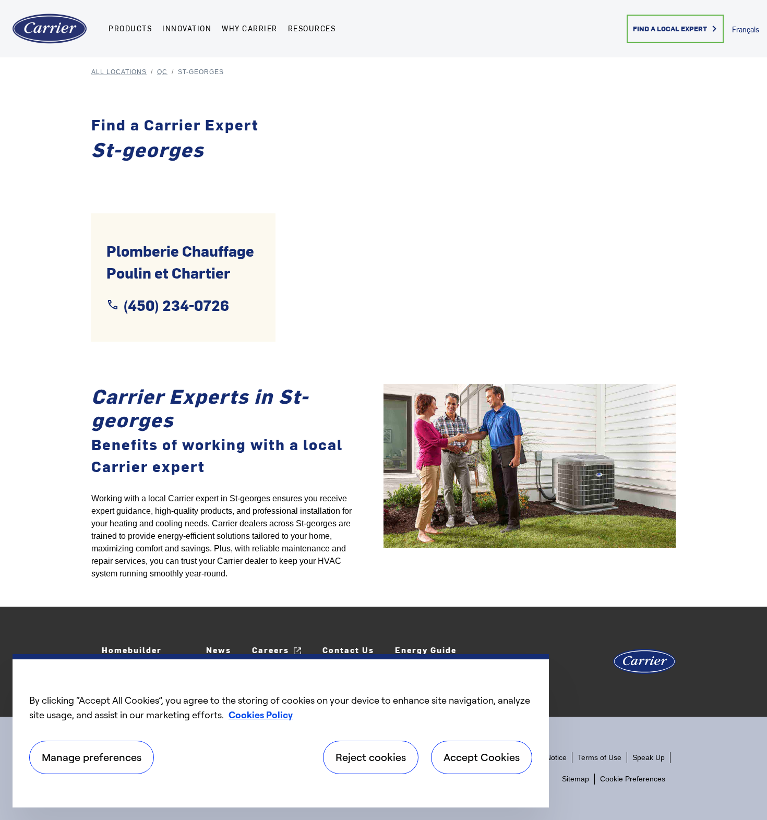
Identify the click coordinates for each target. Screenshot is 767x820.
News (218, 649)
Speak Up (648, 757)
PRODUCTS (130, 28)
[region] (281, 730)
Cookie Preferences (632, 779)
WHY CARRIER (250, 28)
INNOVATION (186, 28)
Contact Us (348, 649)
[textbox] (229, 536)
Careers (270, 649)
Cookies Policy (261, 714)
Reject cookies (370, 757)
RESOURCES (312, 28)
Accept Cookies (482, 757)
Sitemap (575, 779)
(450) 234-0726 (176, 305)
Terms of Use (599, 757)
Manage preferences (91, 757)
